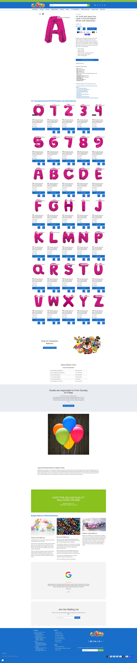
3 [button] (69, 591)
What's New (102, 9)
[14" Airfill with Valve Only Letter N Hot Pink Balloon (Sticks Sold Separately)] (83, 237)
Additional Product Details (81, 66)
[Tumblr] (101, 641)
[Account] (102, 5)
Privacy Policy (58, 649)
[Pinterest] (99, 641)
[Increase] (84, 29)
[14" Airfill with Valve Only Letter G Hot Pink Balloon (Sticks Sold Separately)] (53, 205)
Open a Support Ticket (68, 405)
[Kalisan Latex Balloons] (94, 524)
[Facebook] (91, 641)
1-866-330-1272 (38, 636)
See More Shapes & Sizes (87, 59)
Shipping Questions (59, 633)
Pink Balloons (79, 95)
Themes (67, 9)
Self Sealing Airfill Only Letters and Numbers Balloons (87, 97)
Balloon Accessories (85, 9)
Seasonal (62, 9)
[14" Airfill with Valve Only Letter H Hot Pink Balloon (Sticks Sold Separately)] (68, 205)
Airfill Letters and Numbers (81, 90)
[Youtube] (95, 641)
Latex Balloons (35, 9)
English (4, 653)
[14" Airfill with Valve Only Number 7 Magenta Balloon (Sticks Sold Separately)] (68, 142)
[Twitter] (89, 641)
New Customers (58, 640)
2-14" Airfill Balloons (75, 9)
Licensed (47, 9)
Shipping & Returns (80, 63)
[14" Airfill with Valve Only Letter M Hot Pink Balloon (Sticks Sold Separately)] (68, 237)
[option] (56, 29)
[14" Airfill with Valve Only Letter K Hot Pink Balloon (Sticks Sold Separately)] (38, 237)
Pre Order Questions (59, 635)
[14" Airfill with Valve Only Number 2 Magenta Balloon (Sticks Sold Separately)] (68, 110)
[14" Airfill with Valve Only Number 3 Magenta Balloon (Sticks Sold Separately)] (83, 110)
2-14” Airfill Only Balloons (81, 88)
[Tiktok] (97, 641)
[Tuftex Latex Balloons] (43, 527)
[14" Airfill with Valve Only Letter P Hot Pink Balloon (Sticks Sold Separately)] (98, 237)
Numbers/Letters (54, 9)
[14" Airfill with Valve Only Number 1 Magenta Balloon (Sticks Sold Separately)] (53, 110)
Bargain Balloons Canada (13, 656)
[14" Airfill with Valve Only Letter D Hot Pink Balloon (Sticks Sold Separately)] (83, 173)
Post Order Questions (59, 637)
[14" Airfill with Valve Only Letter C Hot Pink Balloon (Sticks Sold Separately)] (68, 173)
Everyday (42, 9)
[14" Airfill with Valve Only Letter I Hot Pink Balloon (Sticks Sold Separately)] (83, 205)
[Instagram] (93, 641)
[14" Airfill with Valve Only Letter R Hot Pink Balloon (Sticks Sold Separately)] (53, 269)
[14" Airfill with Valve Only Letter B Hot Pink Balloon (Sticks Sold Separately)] (53, 173)
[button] (2, 660)
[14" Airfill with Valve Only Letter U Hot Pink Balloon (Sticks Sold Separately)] (98, 269)
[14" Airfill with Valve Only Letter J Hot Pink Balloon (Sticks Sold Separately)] (98, 205)
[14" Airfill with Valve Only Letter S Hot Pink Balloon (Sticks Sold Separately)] (68, 269)
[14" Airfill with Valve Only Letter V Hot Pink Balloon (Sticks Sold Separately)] (38, 301)
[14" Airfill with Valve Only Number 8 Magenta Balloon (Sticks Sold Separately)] (83, 142)
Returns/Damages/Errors (60, 638)
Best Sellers (78, 93)
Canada (37, 646)
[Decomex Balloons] (68, 526)
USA (36, 641)
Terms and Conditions (59, 646)
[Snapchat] (102, 641)
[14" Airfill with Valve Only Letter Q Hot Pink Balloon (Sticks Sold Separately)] (38, 269)
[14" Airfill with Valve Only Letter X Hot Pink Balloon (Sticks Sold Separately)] (68, 301)
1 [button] (67, 591)
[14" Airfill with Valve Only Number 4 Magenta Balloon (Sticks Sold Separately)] (98, 110)
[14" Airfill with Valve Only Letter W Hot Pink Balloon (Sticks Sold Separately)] (53, 301)
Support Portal (58, 632)
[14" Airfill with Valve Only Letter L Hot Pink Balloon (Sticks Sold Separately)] (53, 237)
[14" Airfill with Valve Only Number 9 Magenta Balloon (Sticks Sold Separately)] (98, 142)
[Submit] (88, 5)
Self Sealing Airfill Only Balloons (82, 96)
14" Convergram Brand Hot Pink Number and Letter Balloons (53, 101)
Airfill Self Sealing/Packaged (82, 91)
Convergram (78, 14)
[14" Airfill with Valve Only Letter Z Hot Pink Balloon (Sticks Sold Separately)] (98, 301)
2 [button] (68, 591)
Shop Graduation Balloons (49, 347)
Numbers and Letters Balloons (82, 94)
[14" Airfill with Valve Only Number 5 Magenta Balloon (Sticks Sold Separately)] (38, 142)
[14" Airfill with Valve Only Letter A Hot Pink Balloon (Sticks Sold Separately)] (38, 173)
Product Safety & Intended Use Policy (62, 648)
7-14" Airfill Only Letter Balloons (82, 89)
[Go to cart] (104, 5)
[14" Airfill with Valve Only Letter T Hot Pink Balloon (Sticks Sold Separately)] (83, 269)
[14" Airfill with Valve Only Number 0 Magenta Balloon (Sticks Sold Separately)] (38, 110)
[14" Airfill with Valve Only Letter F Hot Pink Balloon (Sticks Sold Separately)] (38, 205)
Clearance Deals (94, 9)
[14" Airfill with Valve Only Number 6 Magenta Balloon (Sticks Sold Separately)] (53, 142)
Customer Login (58, 641)
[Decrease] (79, 29)
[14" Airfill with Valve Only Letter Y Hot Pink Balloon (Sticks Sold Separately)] (83, 301)
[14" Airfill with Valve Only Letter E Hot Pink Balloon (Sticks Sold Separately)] (98, 173)
